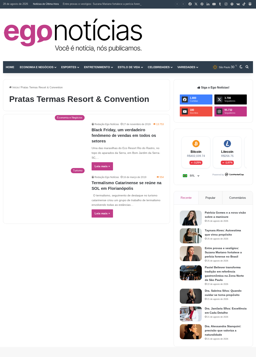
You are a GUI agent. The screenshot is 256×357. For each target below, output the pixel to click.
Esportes (68, 67)
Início (15, 87)
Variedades (186, 67)
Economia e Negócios (36, 67)
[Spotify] (232, 4)
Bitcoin (196, 151)
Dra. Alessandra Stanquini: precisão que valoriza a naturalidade (223, 330)
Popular (210, 197)
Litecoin (227, 151)
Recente (186, 197)
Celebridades (159, 67)
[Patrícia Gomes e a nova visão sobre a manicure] (191, 218)
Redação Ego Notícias (107, 124)
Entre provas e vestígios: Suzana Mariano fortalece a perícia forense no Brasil (108, 3)
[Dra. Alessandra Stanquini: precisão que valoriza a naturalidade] (191, 331)
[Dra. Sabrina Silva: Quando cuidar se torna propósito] (191, 296)
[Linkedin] (208, 4)
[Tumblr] (220, 4)
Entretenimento (97, 67)
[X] (196, 4)
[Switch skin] (241, 67)
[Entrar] (250, 4)
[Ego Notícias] (73, 35)
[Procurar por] (247, 67)
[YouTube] (214, 4)
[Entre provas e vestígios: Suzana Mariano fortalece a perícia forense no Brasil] (191, 253)
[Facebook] (190, 4)
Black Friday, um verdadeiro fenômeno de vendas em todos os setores (124, 135)
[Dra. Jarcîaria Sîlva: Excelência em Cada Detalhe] (191, 313)
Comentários (237, 197)
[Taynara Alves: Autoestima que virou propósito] (191, 235)
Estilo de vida (129, 67)
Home (10, 67)
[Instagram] (226, 4)
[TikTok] (244, 4)
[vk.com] (238, 4)
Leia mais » (102, 166)
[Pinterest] (202, 4)
